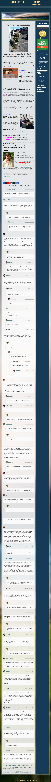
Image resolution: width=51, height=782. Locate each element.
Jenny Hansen (11, 262)
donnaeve (8, 671)
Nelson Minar (27, 130)
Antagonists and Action (43, 62)
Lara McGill (8, 199)
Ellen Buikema (41, 76)
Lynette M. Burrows (42, 83)
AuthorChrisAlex (9, 275)
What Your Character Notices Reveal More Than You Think (43, 65)
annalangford (8, 750)
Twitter (4, 176)
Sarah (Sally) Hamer (42, 81)
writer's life (14, 772)
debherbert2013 (9, 472)
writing (25, 772)
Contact (42, 7)
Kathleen (8, 495)
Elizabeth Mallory (9, 424)
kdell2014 (8, 727)
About (13, 7)
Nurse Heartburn (9, 515)
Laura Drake (10, 212)
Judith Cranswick (9, 444)
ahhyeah (9, 79)
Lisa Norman (41, 80)
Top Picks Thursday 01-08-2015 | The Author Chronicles (14, 765)
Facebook (8, 176)
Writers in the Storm (20, 772)
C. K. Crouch (8, 634)
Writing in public (30, 772)
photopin (14, 79)
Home (8, 7)
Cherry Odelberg (9, 658)
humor (5, 772)
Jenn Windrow (41, 77)
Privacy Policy (27, 7)
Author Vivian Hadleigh (10, 189)
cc (16, 79)
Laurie (7, 308)
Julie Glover (8, 707)
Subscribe (35, 7)
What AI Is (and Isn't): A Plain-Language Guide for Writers (43, 55)
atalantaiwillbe (9, 558)
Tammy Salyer (9, 405)
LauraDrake (10, 462)
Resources (19, 7)
